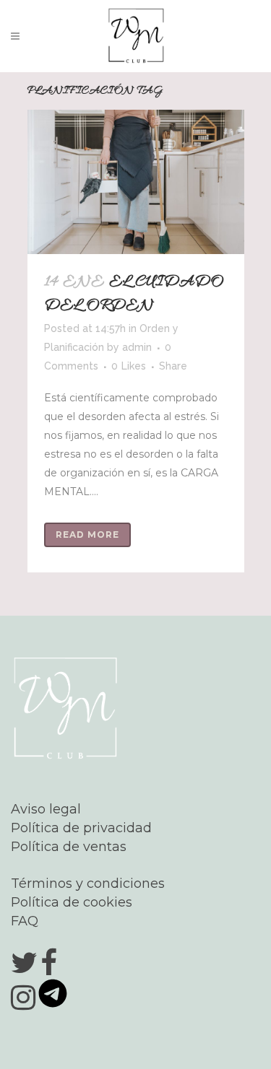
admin (137, 347)
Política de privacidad (81, 828)
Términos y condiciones (88, 883)
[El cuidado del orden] (135, 182)
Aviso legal (46, 809)
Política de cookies (71, 902)
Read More (87, 534)
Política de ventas (68, 847)
